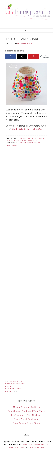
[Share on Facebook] (10, 56)
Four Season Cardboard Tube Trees (26, 411)
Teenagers (32, 140)
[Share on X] (22, 56)
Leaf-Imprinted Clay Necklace (26, 415)
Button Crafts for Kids (31, 143)
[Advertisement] (26, 265)
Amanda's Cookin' (17, 447)
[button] (26, 31)
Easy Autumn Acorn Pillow (26, 423)
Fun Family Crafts (26, 14)
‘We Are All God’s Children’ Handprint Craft (15, 383)
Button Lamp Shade (27, 128)
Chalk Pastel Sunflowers (26, 419)
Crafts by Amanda (36, 447)
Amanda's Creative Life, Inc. (36, 444)
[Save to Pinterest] (33, 56)
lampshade (12, 145)
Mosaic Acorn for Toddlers (26, 407)
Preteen (23, 138)
